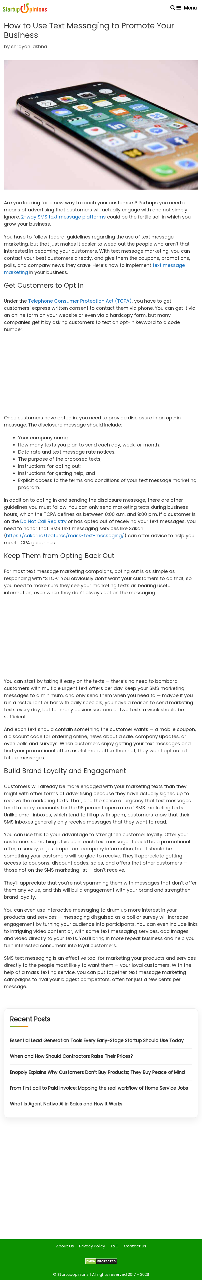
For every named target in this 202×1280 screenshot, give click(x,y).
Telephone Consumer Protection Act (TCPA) (80, 301)
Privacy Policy (92, 1246)
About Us (65, 1246)
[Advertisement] (101, 375)
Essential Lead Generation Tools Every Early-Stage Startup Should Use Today (97, 1040)
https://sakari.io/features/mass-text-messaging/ (65, 535)
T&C (114, 1246)
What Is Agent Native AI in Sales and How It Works (66, 1104)
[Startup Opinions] (25, 8)
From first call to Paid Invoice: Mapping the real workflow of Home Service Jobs (99, 1088)
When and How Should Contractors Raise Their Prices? (71, 1056)
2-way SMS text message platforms (63, 217)
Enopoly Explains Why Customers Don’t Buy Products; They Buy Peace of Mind (97, 1072)
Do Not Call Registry (43, 521)
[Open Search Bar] (173, 8)
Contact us (135, 1246)
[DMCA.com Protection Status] (101, 1263)
